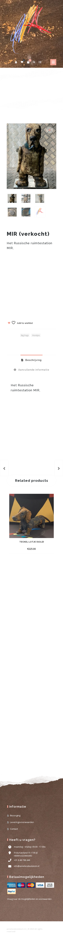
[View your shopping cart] (28, 62)
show (40, 62)
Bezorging (15, 815)
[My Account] (16, 62)
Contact (14, 828)
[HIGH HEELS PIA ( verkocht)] (4, 468)
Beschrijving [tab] (33, 360)
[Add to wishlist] (43, 548)
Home (10, 92)
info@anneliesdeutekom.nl (26, 866)
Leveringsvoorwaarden (22, 822)
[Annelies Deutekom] (31, 28)
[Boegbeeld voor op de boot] (59, 468)
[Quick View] (36, 548)
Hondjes (33, 92)
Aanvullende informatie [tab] (33, 369)
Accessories (21, 92)
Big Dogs (25, 335)
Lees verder (25, 549)
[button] (49, 130)
